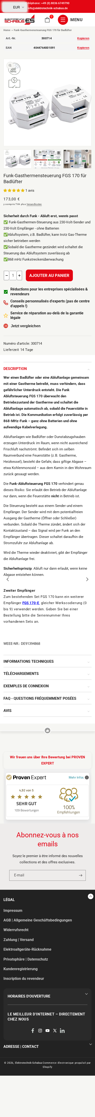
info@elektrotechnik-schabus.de (48, 8)
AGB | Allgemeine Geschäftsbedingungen (37, 920)
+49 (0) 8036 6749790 (55, 3)
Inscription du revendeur (23, 978)
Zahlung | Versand (18, 940)
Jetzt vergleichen (26, 326)
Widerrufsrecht (15, 930)
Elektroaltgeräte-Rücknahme (27, 949)
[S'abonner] (80, 875)
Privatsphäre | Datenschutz (25, 959)
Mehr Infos (76, 777)
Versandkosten (34, 204)
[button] (47, 20)
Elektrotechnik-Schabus (28, 1062)
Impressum (12, 910)
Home (6, 30)
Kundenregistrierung (20, 969)
